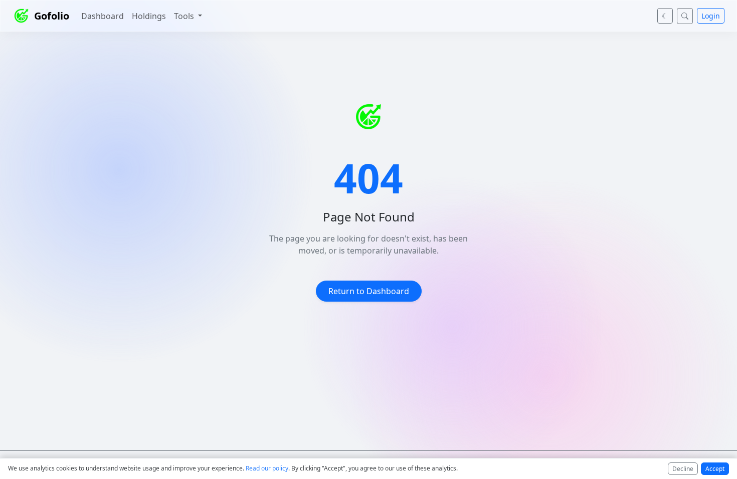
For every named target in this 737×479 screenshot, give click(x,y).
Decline (682, 468)
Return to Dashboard (368, 291)
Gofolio (51, 16)
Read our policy (267, 468)
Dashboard (102, 16)
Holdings (149, 16)
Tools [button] (185, 16)
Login (710, 16)
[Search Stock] (685, 16)
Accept (714, 468)
